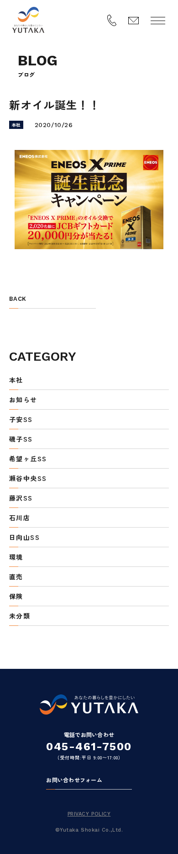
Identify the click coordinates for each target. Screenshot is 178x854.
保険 (16, 597)
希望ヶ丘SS (28, 459)
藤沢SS (21, 498)
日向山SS (24, 538)
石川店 (19, 518)
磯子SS (21, 439)
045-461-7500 (88, 746)
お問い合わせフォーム (74, 780)
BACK (17, 299)
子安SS (21, 420)
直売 (16, 577)
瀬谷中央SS (28, 479)
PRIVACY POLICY (89, 814)
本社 (16, 380)
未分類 (19, 616)
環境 (16, 557)
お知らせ (23, 400)
